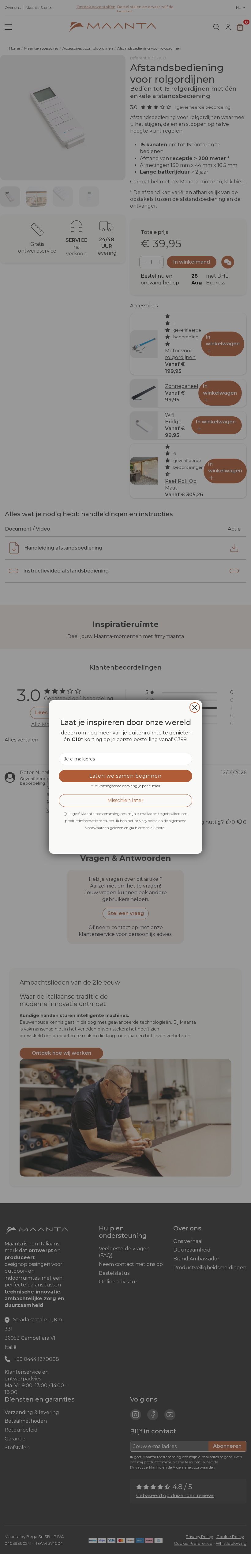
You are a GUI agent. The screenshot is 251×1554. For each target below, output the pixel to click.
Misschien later (125, 800)
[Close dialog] (195, 707)
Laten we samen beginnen (125, 776)
